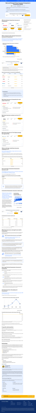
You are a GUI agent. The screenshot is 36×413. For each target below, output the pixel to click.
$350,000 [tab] (10, 73)
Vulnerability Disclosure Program (30, 405)
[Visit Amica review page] (4, 119)
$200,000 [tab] (4, 73)
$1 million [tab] (20, 73)
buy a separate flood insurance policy (10, 239)
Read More (5, 30)
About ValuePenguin (24, 402)
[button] (11, 158)
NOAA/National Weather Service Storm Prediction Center (9, 362)
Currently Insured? (22, 14)
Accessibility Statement (3, 411)
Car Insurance (12, 402)
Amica (26, 22)
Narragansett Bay (4, 251)
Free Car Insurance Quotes (13, 404)
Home (2, 399)
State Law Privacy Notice (30, 404)
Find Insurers (12, 28)
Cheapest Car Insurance (18, 402)
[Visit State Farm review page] (4, 103)
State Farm (8, 7)
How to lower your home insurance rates (27, 28)
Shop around (5, 271)
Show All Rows (12, 166)
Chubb (11, 280)
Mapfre (8, 81)
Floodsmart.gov (4, 360)
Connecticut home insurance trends (27, 29)
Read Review (20, 119)
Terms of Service (29, 402)
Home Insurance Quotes (19, 404)
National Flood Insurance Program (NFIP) (10, 244)
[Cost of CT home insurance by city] (18, 200)
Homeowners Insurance (6, 399)
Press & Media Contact (25, 404)
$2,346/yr (17, 9)
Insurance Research (24, 405)
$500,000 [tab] (15, 73)
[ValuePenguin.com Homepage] (3, 0)
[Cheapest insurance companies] (12, 51)
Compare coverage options (6, 276)
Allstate (8, 83)
